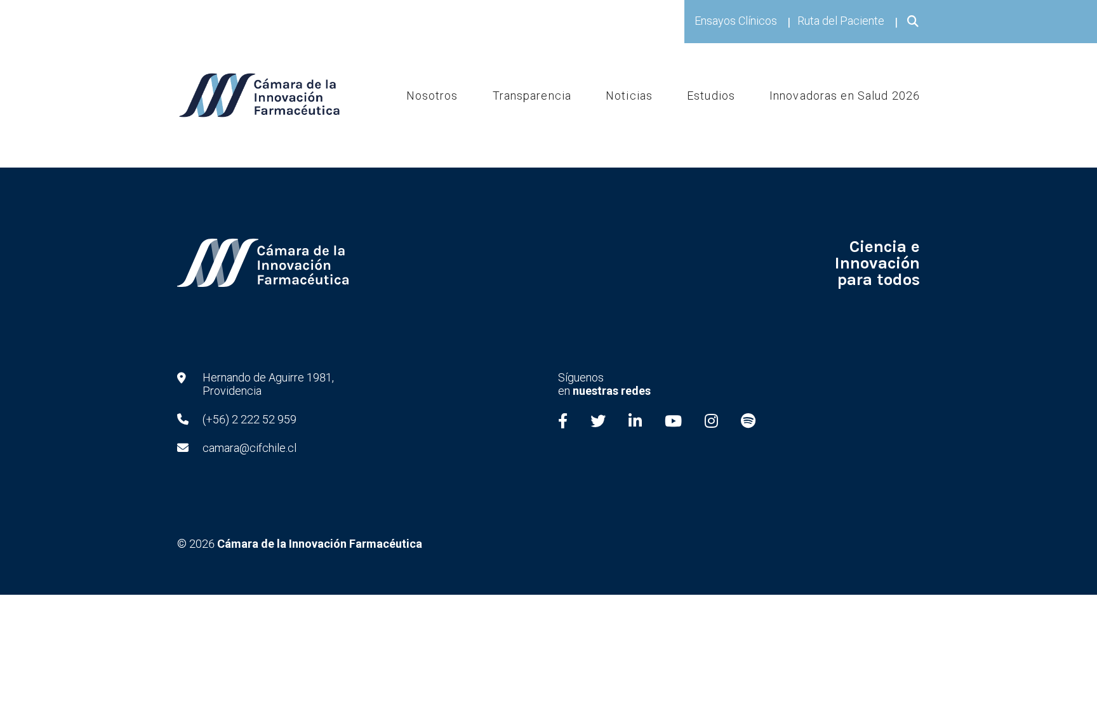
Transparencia (532, 95)
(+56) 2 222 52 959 (249, 419)
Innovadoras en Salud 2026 (844, 95)
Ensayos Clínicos (736, 21)
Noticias (629, 95)
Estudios (711, 95)
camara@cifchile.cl (249, 447)
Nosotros (432, 95)
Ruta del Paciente (840, 21)
